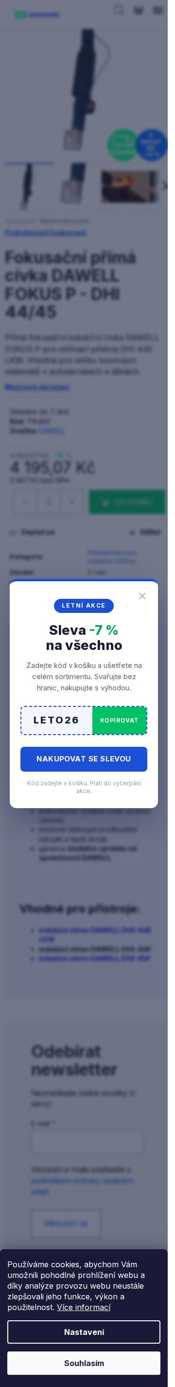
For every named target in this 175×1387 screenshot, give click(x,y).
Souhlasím (84, 1363)
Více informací (83, 1307)
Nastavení (84, 1332)
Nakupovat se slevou (83, 758)
